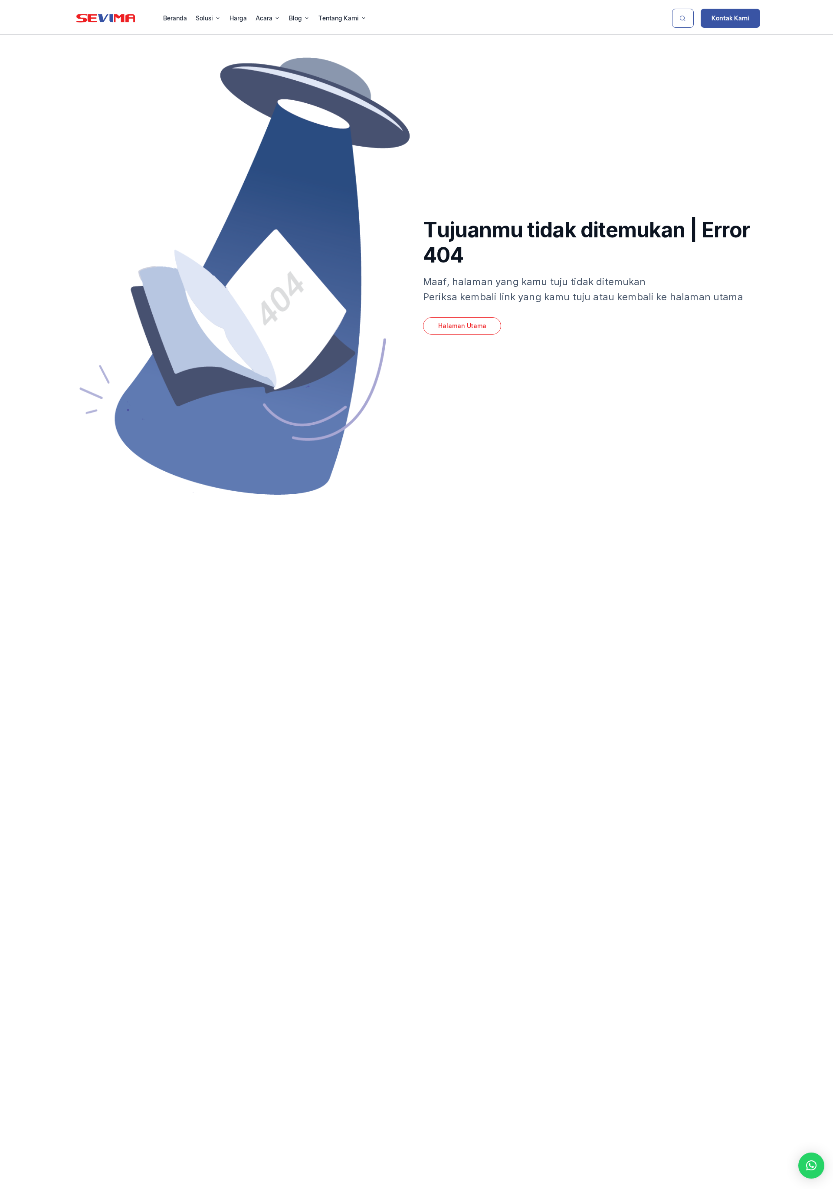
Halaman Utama (462, 325)
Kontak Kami (730, 18)
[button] (811, 1166)
